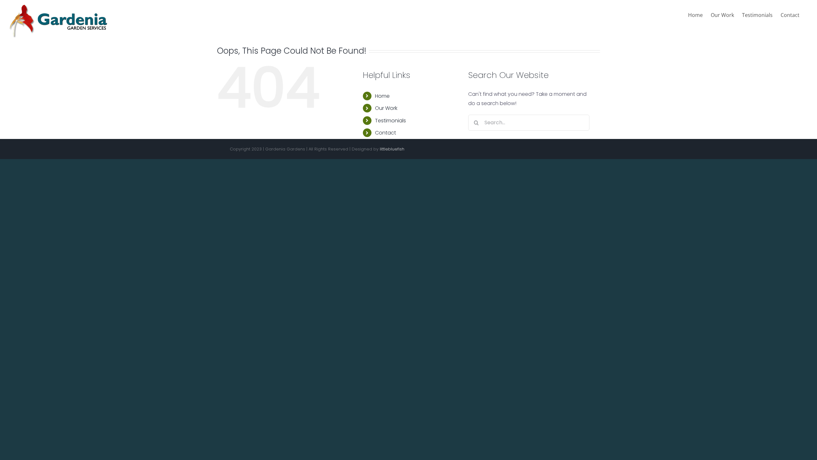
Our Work (386, 108)
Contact (385, 132)
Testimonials (390, 120)
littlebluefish (392, 149)
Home (382, 96)
